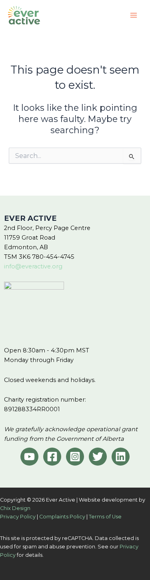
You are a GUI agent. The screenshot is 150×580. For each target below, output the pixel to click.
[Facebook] (52, 457)
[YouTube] (29, 457)
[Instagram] (75, 457)
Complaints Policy (62, 517)
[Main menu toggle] (133, 15)
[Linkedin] (121, 457)
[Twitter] (98, 457)
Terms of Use (105, 517)
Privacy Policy (18, 517)
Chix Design (15, 508)
